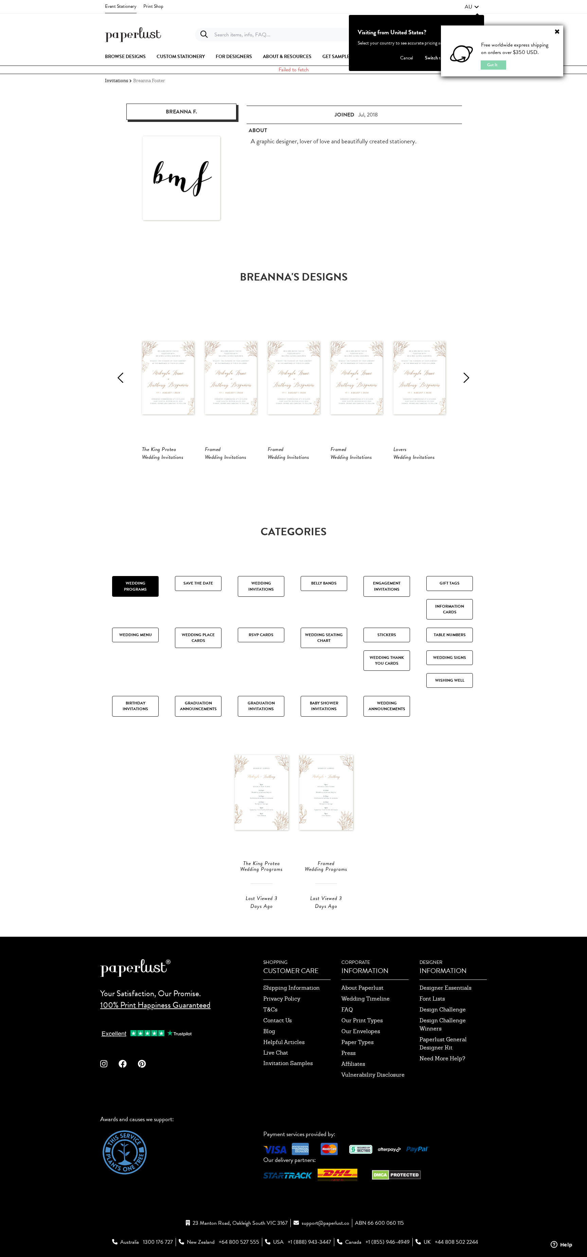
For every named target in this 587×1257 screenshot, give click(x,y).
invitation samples (288, 1063)
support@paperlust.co (325, 1223)
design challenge (443, 1009)
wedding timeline (365, 998)
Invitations (116, 81)
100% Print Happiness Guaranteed (155, 1005)
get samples (337, 56)
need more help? (442, 1058)
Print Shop (153, 6)
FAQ (347, 1009)
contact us (277, 1020)
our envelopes (360, 1031)
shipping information (291, 987)
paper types (357, 1042)
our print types (362, 1020)
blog (269, 1031)
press (348, 1053)
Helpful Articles (284, 1042)
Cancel (406, 57)
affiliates (353, 1063)
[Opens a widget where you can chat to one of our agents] (561, 1245)
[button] (472, 7)
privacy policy (281, 998)
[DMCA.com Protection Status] (396, 1174)
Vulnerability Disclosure (373, 1074)
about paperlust (362, 987)
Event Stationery (121, 6)
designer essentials (446, 987)
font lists (432, 998)
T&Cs (270, 1009)
